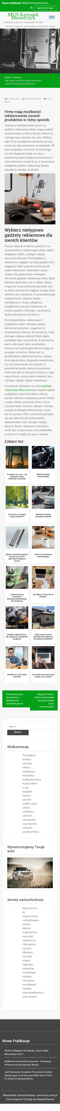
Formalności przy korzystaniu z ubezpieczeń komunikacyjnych (14, 699)
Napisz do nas (45, 8)
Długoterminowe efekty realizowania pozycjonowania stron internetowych (44, 700)
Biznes (7, 102)
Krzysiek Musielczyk (33, 99)
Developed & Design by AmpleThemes (30, 1099)
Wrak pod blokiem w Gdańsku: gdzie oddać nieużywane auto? (26, 1052)
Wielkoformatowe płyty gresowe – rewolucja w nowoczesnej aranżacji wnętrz (27, 1063)
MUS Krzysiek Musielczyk (23, 16)
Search (17, 732)
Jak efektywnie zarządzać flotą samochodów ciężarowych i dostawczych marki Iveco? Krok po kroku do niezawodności (28, 1075)
